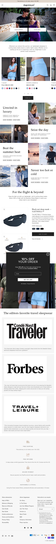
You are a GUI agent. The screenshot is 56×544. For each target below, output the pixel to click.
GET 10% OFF (28, 279)
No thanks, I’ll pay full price (28, 283)
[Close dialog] (48, 254)
